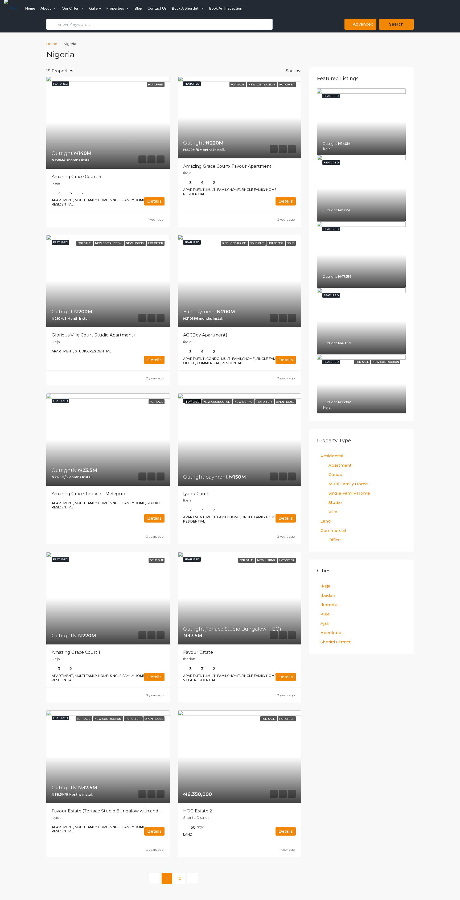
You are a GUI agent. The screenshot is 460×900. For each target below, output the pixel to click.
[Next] (192, 878)
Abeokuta (331, 632)
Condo (335, 474)
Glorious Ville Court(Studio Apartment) (93, 335)
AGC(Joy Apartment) (205, 335)
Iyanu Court (196, 493)
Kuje (325, 614)
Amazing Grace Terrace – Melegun (88, 493)
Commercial (333, 530)
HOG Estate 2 (197, 810)
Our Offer (70, 8)
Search (396, 24)
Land (326, 521)
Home (30, 8)
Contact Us (157, 8)
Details (154, 201)
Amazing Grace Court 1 (76, 652)
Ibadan (328, 595)
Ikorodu (329, 604)
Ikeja (325, 586)
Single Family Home (349, 493)
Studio (335, 502)
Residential (332, 455)
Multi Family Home (348, 483)
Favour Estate (198, 652)
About (45, 8)
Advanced (363, 24)
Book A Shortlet (185, 8)
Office (334, 539)
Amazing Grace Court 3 (76, 176)
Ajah (325, 623)
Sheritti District (336, 641)
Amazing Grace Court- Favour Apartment (227, 166)
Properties (115, 8)
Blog (138, 8)
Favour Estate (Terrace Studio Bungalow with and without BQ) (119, 810)
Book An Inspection (225, 8)
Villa (332, 511)
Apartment (339, 465)
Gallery (95, 8)
